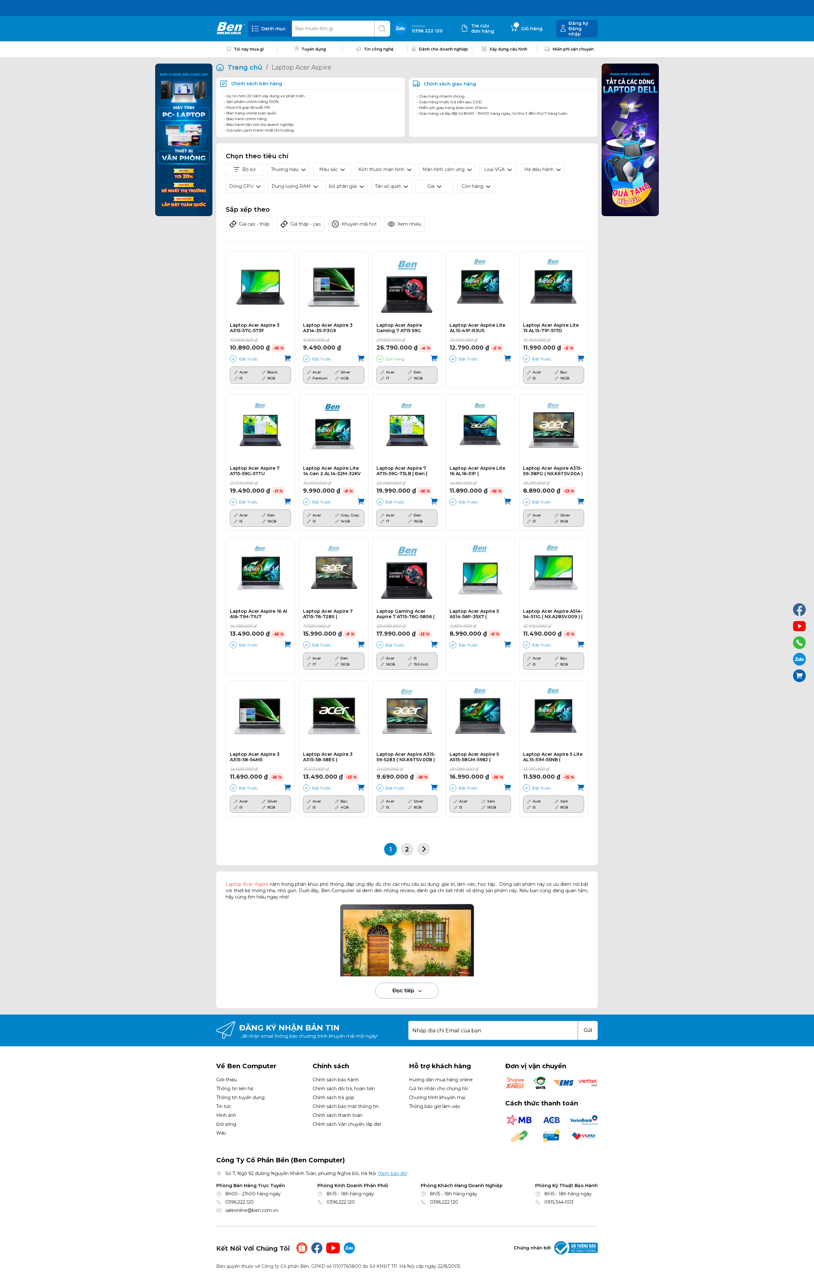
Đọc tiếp (404, 991)
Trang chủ (245, 67)
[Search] (382, 29)
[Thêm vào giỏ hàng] (287, 359)
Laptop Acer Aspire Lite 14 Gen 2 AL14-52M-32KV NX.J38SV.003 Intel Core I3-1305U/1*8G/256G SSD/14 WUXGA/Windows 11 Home (332, 471)
